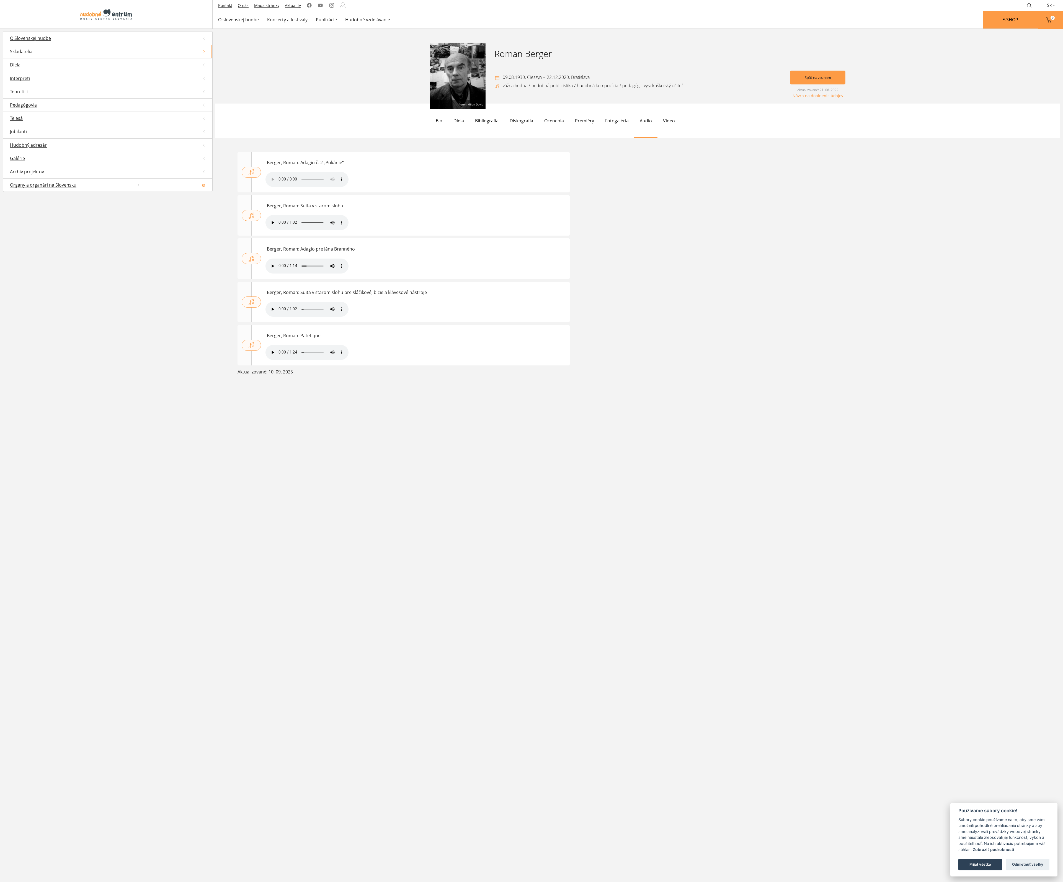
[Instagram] (331, 5)
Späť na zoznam (818, 77)
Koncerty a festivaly (287, 20)
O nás (243, 5)
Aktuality (293, 5)
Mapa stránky (266, 5)
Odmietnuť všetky (1027, 864)
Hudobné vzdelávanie (367, 20)
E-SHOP (1010, 20)
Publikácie (326, 20)
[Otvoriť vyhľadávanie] (1029, 5)
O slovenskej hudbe (238, 20)
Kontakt (225, 5)
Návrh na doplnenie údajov (818, 95)
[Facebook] (309, 5)
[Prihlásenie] (342, 5)
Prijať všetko (980, 864)
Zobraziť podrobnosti (993, 849)
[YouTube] (320, 5)
